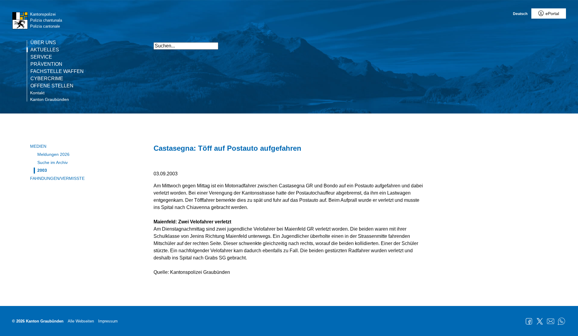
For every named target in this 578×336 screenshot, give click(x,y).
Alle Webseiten (81, 321)
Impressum (108, 321)
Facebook (528, 321)
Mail (550, 321)
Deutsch (520, 14)
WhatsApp (561, 321)
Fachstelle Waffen (57, 71)
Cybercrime (46, 78)
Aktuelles (44, 49)
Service (41, 57)
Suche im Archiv (52, 162)
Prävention (46, 64)
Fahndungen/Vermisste (57, 178)
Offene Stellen (51, 85)
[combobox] (186, 46)
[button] (418, 43)
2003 (42, 170)
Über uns (43, 42)
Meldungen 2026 (53, 154)
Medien (38, 146)
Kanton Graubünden (49, 99)
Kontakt (37, 93)
